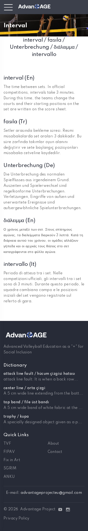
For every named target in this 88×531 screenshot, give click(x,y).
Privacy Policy (17, 518)
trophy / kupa (16, 417)
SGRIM (10, 468)
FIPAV (9, 452)
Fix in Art (12, 460)
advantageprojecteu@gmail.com (51, 493)
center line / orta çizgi (24, 388)
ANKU (9, 477)
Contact (55, 452)
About (53, 444)
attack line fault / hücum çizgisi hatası (39, 374)
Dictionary (15, 365)
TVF (7, 444)
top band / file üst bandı (26, 402)
